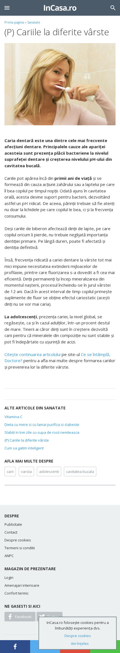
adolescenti (49, 471)
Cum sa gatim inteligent (24, 448)
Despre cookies (17, 540)
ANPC (9, 555)
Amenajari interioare (21, 585)
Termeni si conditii (19, 547)
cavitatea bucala (80, 471)
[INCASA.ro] (60, 7)
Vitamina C (13, 416)
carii (10, 471)
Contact (10, 532)
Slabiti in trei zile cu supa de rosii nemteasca (41, 432)
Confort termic (16, 593)
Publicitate (13, 524)
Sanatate (33, 22)
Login (8, 577)
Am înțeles (80, 643)
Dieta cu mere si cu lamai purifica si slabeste (41, 424)
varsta (26, 471)
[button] (7, 8)
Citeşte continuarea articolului (32, 354)
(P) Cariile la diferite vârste (26, 440)
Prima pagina (14, 22)
